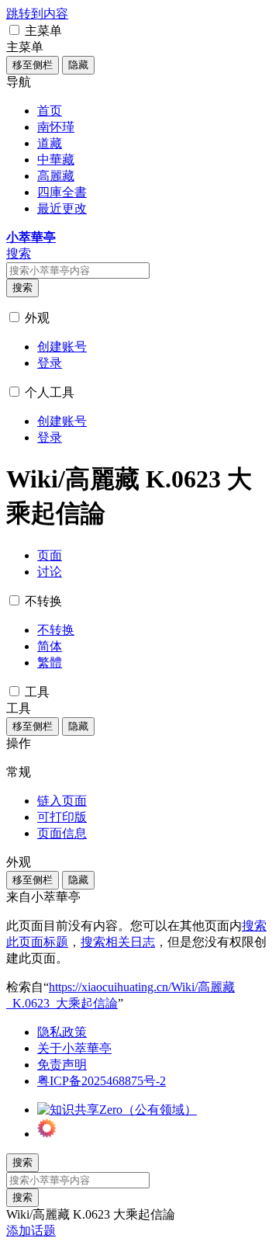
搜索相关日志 (118, 942)
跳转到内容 (37, 13)
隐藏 (78, 65)
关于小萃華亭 (74, 1048)
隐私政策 (62, 1032)
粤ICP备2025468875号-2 (101, 1080)
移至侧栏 (32, 65)
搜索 (22, 287)
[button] (14, 30)
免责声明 (62, 1064)
